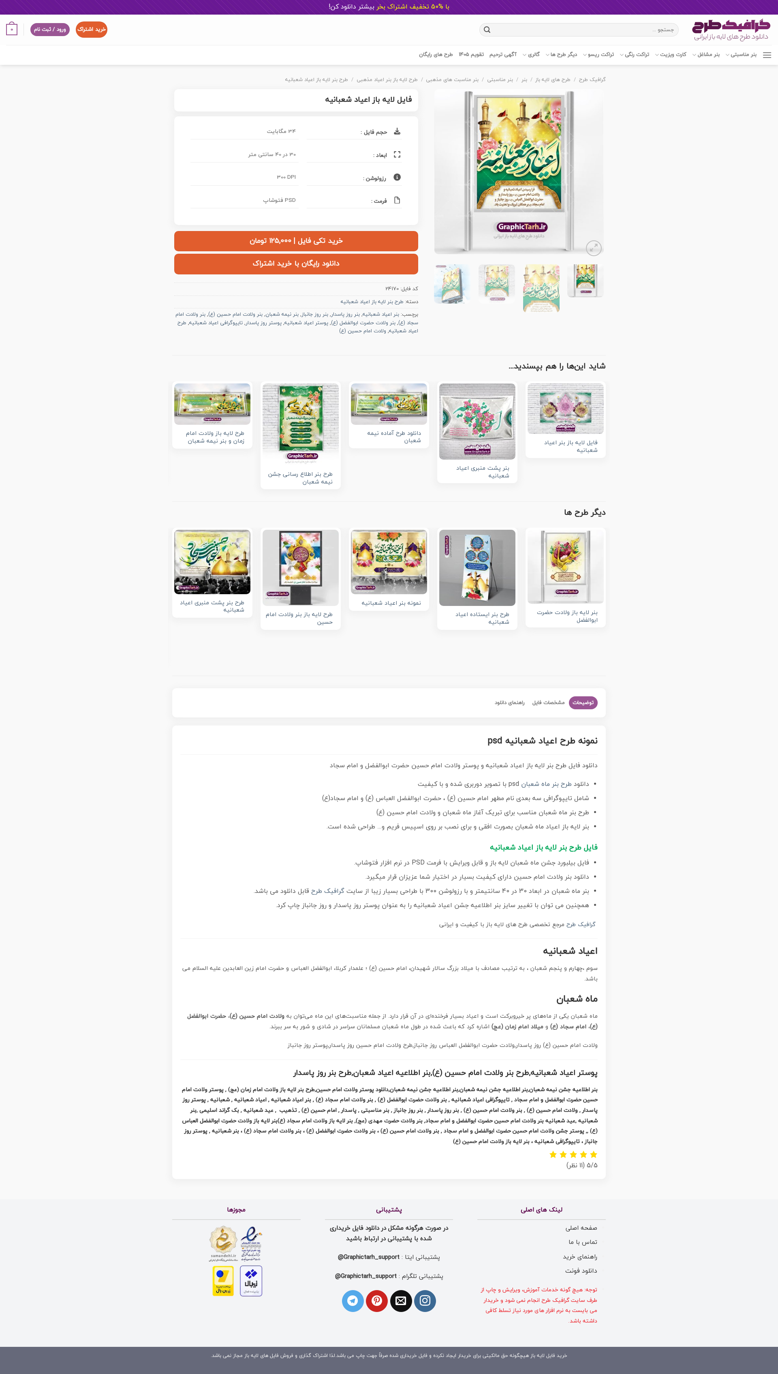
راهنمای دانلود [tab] (510, 702)
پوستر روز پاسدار (264, 323)
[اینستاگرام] (425, 1301)
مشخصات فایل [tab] (548, 702)
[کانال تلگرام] (353, 1301)
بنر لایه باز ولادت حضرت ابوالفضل (567, 616)
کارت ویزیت (673, 54)
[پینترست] (377, 1301)
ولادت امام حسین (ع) (362, 331)
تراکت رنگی (637, 54)
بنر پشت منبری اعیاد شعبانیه (482, 472)
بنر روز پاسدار (345, 314)
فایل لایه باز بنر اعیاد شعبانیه (571, 446)
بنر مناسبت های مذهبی (452, 79)
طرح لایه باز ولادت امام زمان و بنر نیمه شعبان (215, 437)
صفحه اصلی (581, 1228)
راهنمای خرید (580, 1256)
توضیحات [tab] (583, 702)
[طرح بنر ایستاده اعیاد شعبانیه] (477, 568)
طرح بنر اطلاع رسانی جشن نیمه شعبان (300, 478)
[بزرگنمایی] (594, 248)
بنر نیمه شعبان (282, 314)
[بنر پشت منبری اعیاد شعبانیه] (477, 421)
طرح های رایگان (436, 54)
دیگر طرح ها (564, 54)
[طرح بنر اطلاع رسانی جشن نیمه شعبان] (301, 424)
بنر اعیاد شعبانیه (381, 314)
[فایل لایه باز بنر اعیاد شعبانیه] (566, 408)
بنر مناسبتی (744, 54)
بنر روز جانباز (314, 314)
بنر (524, 79)
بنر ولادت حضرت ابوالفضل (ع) (363, 323)
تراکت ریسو (601, 54)
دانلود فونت (581, 1271)
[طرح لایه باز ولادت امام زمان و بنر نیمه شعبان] (212, 404)
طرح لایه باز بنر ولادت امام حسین (299, 618)
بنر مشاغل (708, 54)
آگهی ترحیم (503, 54)
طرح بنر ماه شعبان (546, 784)
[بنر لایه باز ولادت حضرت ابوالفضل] (566, 567)
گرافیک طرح (592, 79)
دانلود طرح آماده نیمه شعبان (394, 437)
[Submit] (487, 29)
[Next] (442, 173)
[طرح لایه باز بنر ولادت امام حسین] (301, 568)
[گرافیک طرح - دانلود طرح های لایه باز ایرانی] (731, 30)
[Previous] (590, 173)
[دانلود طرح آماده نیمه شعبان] (389, 404)
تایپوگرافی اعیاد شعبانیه (216, 323)
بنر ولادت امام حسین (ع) (235, 314)
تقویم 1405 (471, 54)
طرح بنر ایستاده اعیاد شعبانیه (482, 618)
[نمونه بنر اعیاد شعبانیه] (389, 562)
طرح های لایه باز (553, 79)
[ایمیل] (401, 1301)
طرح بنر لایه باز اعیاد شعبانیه (316, 79)
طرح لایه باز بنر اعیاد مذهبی (387, 79)
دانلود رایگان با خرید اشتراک (296, 264)
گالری (533, 54)
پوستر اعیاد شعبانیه (306, 323)
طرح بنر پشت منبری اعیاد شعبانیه (212, 606)
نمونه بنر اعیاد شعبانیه (391, 604)
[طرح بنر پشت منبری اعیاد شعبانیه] (212, 562)
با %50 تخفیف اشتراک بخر (389, 6)
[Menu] (767, 55)
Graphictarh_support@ (369, 1257)
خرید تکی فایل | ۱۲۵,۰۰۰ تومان (296, 241)
